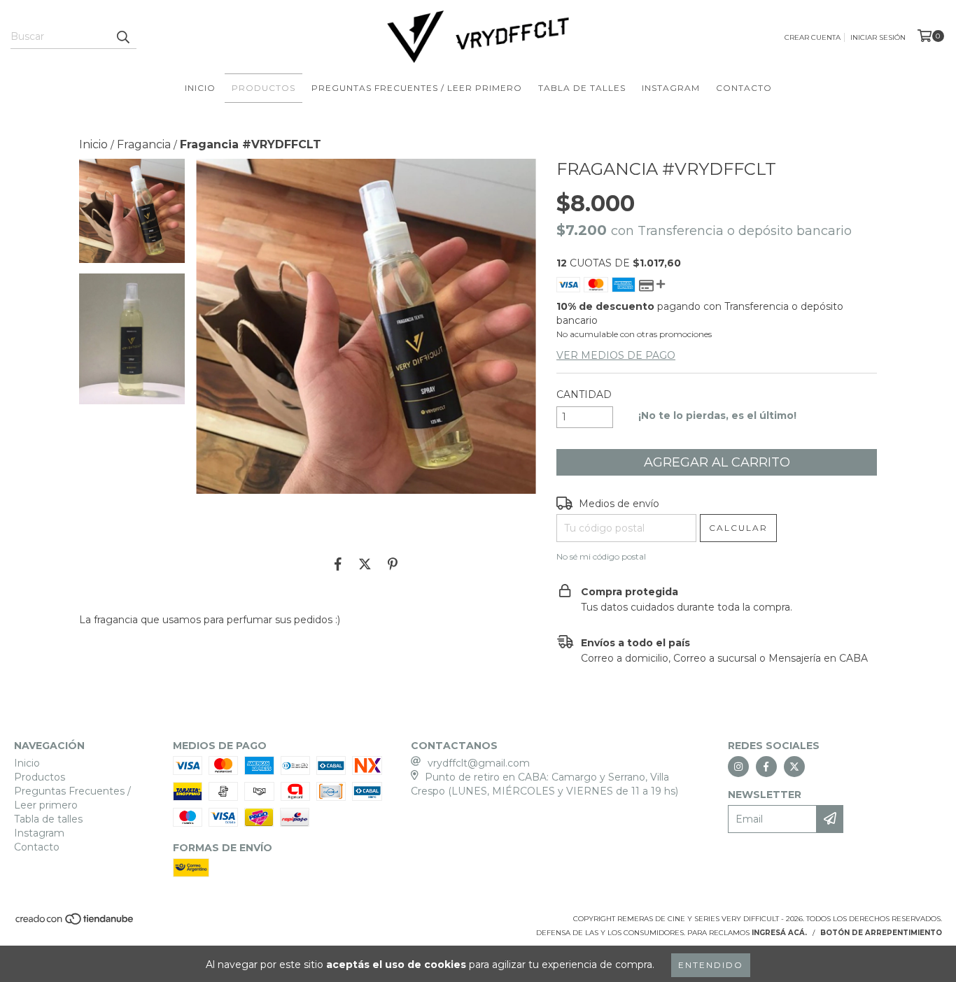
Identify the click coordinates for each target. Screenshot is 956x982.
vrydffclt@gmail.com (479, 763)
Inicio (200, 88)
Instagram (671, 88)
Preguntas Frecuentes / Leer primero (416, 88)
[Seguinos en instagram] (738, 766)
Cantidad (584, 394)
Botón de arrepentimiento (881, 932)
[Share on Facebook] (338, 564)
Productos (263, 88)
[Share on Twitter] (365, 564)
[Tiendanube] (75, 922)
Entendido (710, 965)
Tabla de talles (582, 88)
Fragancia (144, 144)
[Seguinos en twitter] (794, 766)
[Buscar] (122, 36)
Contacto (744, 88)
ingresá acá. (779, 932)
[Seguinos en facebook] (766, 766)
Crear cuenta (813, 37)
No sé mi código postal (601, 556)
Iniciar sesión (878, 37)
